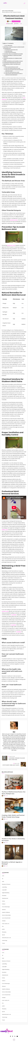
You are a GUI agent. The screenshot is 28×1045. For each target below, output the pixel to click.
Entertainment (5, 898)
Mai (10, 21)
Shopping (4, 932)
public (3, 929)
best (3, 881)
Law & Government (6, 918)
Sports (3, 934)
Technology (4, 940)
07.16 (3, 875)
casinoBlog (4, 887)
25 (2, 878)
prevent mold (5, 611)
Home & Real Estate (16, 21)
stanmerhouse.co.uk (6, 937)
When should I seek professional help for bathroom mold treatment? (14, 74)
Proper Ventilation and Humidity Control (13, 61)
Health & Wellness (6, 912)
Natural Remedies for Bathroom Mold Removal (12, 56)
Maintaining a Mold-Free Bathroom (11, 64)
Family (3, 901)
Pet (2, 926)
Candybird (13, 614)
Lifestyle (3, 920)
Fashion (3, 904)
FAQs (4, 65)
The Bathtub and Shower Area (11, 49)
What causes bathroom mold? (11, 66)
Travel (3, 943)
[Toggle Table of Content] (23, 44)
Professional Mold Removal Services (12, 62)
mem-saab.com (5, 923)
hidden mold (5, 529)
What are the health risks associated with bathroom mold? (14, 70)
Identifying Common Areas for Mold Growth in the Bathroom (13, 47)
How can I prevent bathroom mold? (12, 68)
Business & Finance (6, 884)
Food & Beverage (6, 906)
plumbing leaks (14, 220)
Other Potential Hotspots (10, 52)
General (4, 909)
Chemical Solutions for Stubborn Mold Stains (13, 59)
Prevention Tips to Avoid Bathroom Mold (13, 53)
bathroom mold (11, 245)
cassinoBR (4, 890)
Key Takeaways (8, 45)
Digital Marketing (5, 892)
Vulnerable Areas (8, 51)
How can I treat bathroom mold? (12, 72)
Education (4, 895)
